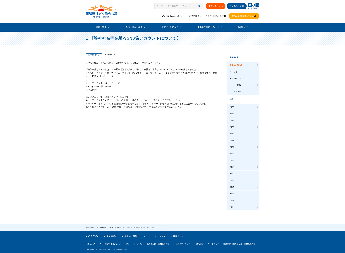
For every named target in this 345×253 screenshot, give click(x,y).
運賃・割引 (101, 27)
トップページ (90, 227)
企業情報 (110, 236)
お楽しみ (242, 27)
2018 (232, 160)
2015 (232, 180)
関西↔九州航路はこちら (243, 16)
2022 (232, 134)
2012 (232, 200)
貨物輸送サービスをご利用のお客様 (207, 16)
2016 (232, 174)
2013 (232, 194)
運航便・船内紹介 (170, 27)
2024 (232, 120)
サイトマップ (213, 244)
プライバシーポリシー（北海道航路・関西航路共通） (148, 244)
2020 (232, 147)
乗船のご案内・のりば (208, 27)
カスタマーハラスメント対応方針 (189, 244)
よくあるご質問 (237, 6)
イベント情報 (235, 85)
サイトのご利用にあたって (110, 244)
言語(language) (172, 16)
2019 (232, 154)
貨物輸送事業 (130, 236)
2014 (232, 187)
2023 (232, 127)
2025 (232, 114)
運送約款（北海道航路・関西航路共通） (240, 244)
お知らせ (234, 57)
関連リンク (90, 244)
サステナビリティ (155, 236)
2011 (232, 207)
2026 (232, 107)
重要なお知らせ (236, 65)
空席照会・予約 (215, 6)
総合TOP (92, 236)
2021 (232, 140)
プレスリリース (236, 92)
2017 (232, 167)
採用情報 (177, 236)
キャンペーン (235, 78)
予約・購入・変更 (134, 27)
